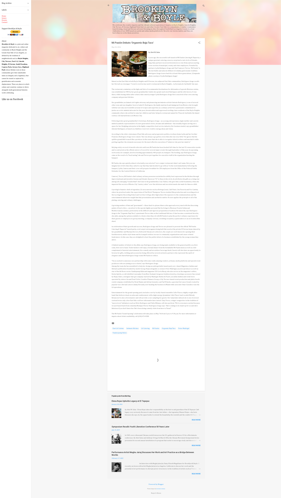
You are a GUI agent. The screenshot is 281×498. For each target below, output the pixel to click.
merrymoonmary (160, 488)
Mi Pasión (155, 328)
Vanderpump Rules (120, 333)
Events (4, 20)
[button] (199, 42)
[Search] (203, 6)
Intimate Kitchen (132, 328)
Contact (4, 22)
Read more (196, 420)
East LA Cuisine (118, 328)
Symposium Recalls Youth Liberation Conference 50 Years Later (140, 427)
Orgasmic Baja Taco (169, 328)
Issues (4, 18)
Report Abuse (156, 493)
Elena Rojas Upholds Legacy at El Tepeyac (131, 401)
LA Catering (145, 328)
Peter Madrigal (183, 328)
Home (4, 16)
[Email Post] (113, 324)
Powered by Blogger (156, 484)
